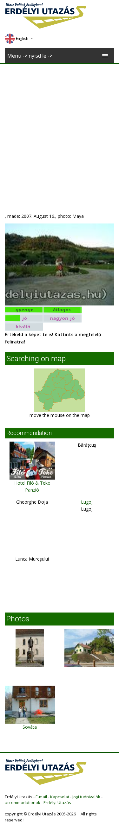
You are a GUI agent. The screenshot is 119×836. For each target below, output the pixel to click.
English (22, 38)
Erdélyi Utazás (57, 802)
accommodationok (22, 802)
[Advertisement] (59, 126)
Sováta (30, 727)
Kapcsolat (59, 797)
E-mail (41, 797)
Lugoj (87, 502)
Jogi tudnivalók (86, 797)
